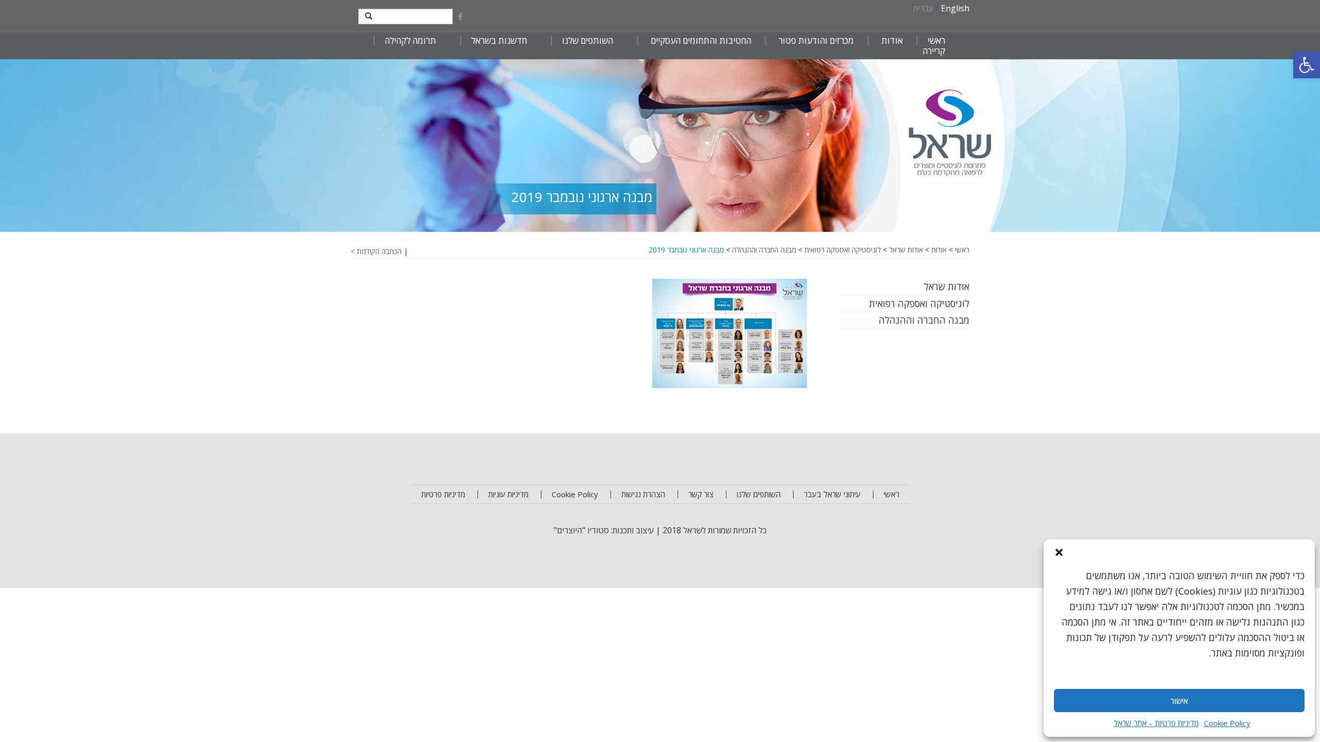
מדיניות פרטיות (443, 494)
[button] (1306, 65)
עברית (923, 8)
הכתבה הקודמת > (376, 251)
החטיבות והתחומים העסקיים (701, 41)
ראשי (936, 41)
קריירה (933, 51)
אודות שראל (906, 250)
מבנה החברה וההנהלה (764, 250)
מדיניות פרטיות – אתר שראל (1156, 723)
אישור (1179, 701)
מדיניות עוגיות (508, 494)
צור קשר (701, 494)
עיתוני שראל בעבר (832, 494)
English (955, 8)
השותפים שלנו (587, 41)
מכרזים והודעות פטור (816, 41)
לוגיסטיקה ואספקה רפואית (842, 250)
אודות (939, 250)
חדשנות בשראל (499, 41)
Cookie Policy (1227, 723)
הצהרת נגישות (643, 494)
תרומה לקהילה (410, 41)
